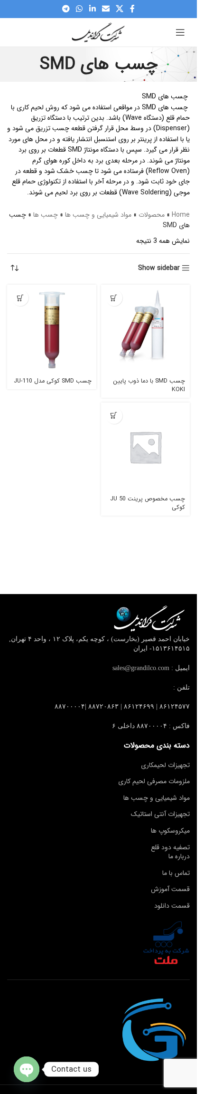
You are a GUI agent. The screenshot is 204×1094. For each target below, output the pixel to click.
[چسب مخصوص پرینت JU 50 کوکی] (145, 447)
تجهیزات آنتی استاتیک (160, 814)
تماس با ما (176, 873)
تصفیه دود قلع (170, 847)
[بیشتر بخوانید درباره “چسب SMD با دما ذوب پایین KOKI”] (114, 297)
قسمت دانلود (172, 906)
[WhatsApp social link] (79, 9)
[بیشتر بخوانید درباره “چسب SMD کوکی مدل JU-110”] (20, 297)
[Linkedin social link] (92, 9)
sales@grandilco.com (140, 668)
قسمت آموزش (170, 889)
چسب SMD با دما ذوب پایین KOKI (149, 385)
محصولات (152, 215)
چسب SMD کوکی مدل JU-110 (53, 381)
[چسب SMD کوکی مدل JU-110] (51, 329)
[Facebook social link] (132, 9)
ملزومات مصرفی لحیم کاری (154, 781)
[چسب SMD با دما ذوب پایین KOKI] (145, 329)
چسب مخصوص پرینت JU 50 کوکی (147, 503)
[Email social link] (105, 9)
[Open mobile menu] (180, 32)
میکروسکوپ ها (170, 830)
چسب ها (45, 215)
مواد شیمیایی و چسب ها (98, 215)
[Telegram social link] (66, 9)
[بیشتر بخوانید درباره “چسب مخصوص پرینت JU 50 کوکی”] (114, 415)
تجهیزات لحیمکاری (165, 765)
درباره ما (179, 856)
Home (181, 215)
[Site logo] (99, 32)
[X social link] (119, 9)
